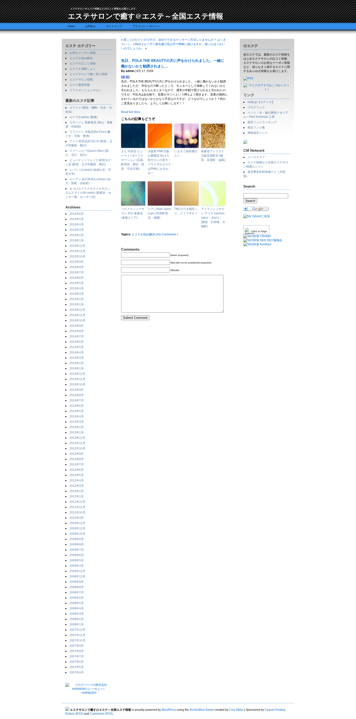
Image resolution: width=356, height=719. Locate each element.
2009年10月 (77, 533)
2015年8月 (77, 267)
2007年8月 (77, 651)
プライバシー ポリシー (146, 26)
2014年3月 (77, 358)
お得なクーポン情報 (83, 53)
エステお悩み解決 (81, 58)
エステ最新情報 (80, 85)
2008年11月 (77, 576)
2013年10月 (77, 384)
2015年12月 (77, 246)
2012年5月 (77, 475)
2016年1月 (77, 240)
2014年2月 (77, 363)
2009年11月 (77, 528)
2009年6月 (77, 555)
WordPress (169, 709)
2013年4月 (77, 416)
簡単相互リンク (258, 133)
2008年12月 (77, 571)
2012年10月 (77, 448)
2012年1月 (77, 496)
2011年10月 (77, 512)
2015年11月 (77, 251)
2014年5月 (77, 347)
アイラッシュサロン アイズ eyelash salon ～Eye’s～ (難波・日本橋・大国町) (213, 217)
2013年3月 (77, 421)
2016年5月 (77, 219)
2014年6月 (77, 342)
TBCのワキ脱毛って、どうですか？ (186, 211)
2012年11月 (77, 443)
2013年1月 (77, 432)
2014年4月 (77, 352)
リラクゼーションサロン (85, 90)
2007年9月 (77, 645)
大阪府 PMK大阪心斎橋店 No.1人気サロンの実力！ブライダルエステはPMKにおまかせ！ (159, 162)
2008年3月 (77, 613)
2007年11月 (77, 635)
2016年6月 (77, 214)
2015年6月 (77, 278)
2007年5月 (77, 667)
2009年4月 (77, 565)
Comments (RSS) (101, 713)
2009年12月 (77, 523)
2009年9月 (77, 539)
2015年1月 (77, 304)
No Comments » (167, 234)
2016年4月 (77, 224)
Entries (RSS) (74, 713)
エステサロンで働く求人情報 (88, 74)
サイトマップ (114, 26)
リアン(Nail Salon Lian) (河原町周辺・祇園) (159, 213)
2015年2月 (77, 299)
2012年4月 (77, 480)
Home (71, 26)
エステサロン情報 (81, 79)
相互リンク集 (256, 127)
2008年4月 (77, 608)
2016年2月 (77, 235)
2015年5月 (77, 283)
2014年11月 (77, 315)
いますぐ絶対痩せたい (186, 153)
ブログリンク (256, 107)
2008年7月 (77, 592)
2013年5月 (77, 411)
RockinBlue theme (202, 709)
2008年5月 (77, 603)
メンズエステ (256, 157)
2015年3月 (77, 294)
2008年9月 (77, 581)
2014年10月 (77, 320)
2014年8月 (77, 331)
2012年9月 (77, 453)
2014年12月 (77, 310)
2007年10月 (77, 640)
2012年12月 (77, 437)
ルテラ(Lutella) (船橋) (84, 117)
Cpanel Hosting (275, 709)
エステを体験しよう (83, 69)
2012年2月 (77, 491)
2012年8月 (77, 459)
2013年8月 (77, 395)
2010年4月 (77, 517)
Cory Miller (236, 709)
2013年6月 (77, 405)
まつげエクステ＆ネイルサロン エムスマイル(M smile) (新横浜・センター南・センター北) (88, 193)
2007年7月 (77, 656)
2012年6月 (77, 469)
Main (138, 44)
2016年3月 (77, 230)
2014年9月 (77, 326)
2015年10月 (77, 256)
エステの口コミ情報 (83, 63)
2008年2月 (77, 619)
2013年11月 (77, 379)
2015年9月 (77, 262)
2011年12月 (77, 501)
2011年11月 (77, 507)
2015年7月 (77, 272)
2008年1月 (77, 624)
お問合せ (90, 26)
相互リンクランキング (262, 122)
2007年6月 (77, 661)
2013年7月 (77, 400)
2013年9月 (77, 389)
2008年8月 (77, 587)
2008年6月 (77, 597)
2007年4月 (77, 672)
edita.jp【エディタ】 (261, 102)
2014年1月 (77, 368)
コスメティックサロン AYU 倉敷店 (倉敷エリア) (132, 213)
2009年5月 (77, 560)
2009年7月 (77, 549)
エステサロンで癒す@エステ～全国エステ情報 (145, 15)
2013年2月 (77, 427)
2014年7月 (77, 336)
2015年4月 (77, 288)
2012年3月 (77, 485)
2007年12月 (77, 629)
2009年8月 (77, 544)
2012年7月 (77, 464)
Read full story (130, 112)
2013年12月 (77, 373)
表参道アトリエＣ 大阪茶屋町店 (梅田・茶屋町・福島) (213, 156)
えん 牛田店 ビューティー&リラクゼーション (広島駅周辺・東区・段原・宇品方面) (132, 160)
